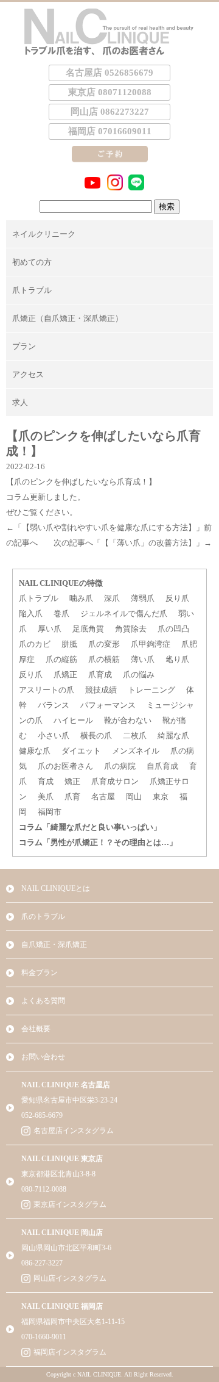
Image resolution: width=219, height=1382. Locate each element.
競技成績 (101, 689)
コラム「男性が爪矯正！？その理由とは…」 (98, 842)
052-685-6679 (42, 1115)
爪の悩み (139, 674)
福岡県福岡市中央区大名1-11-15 (73, 1321)
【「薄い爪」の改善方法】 (148, 542)
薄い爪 (143, 659)
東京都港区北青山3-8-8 (58, 1174)
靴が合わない (127, 720)
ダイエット (81, 750)
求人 (20, 402)
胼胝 (69, 644)
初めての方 (32, 262)
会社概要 (35, 1028)
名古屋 (103, 796)
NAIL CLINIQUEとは (55, 888)
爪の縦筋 (61, 659)
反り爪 (177, 598)
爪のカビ (34, 644)
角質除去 (131, 628)
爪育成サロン (115, 781)
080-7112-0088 (43, 1189)
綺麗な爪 (173, 735)
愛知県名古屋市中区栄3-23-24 (69, 1100)
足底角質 (88, 628)
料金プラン (39, 972)
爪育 (72, 796)
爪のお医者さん (65, 766)
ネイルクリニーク (43, 234)
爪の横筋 (104, 659)
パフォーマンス (108, 705)
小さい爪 (53, 735)
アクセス (28, 374)
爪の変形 (104, 644)
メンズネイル (135, 750)
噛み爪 (81, 598)
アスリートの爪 (46, 689)
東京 (161, 796)
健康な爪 (34, 750)
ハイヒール (73, 720)
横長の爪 (96, 735)
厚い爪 (49, 628)
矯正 (72, 781)
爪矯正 (65, 674)
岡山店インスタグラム (69, 1278)
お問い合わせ (43, 1057)
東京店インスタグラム (69, 1204)
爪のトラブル (43, 916)
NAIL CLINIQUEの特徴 (61, 583)
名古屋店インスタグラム (73, 1130)
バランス (53, 705)
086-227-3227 (42, 1263)
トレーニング (151, 689)
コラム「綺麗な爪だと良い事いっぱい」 (90, 827)
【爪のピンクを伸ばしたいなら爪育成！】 (81, 481)
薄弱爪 (143, 598)
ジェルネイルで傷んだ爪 (123, 613)
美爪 (46, 796)
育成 (46, 781)
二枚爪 (135, 735)
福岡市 (49, 811)
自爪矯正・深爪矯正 (54, 944)
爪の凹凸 (173, 628)
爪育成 (100, 674)
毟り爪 (177, 659)
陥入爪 (31, 613)
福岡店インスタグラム (69, 1352)
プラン (24, 346)
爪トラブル (32, 290)
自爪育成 (162, 766)
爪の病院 (120, 766)
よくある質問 (43, 1000)
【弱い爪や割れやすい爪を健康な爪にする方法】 (109, 527)
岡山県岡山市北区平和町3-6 (66, 1247)
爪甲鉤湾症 (150, 644)
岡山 (134, 796)
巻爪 (61, 613)
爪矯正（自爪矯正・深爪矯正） (67, 318)
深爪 (112, 598)
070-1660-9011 (43, 1337)
